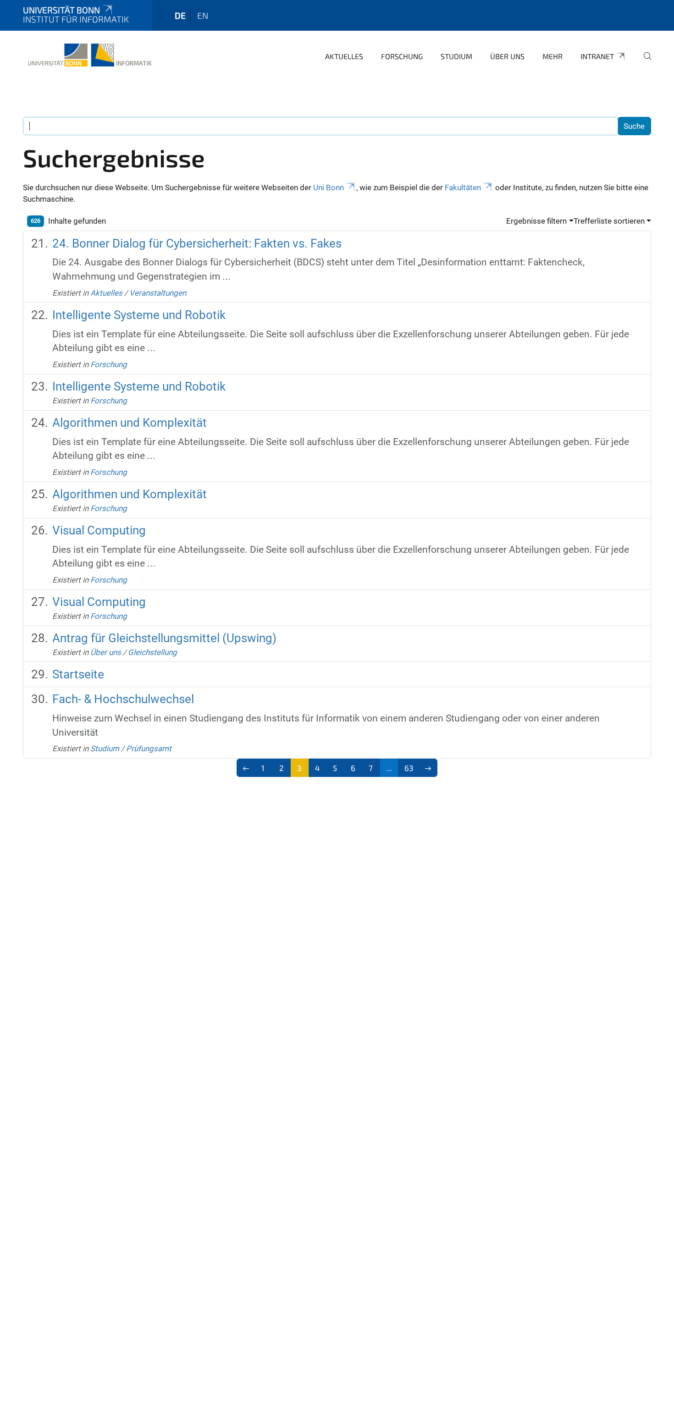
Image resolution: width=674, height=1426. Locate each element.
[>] (428, 768)
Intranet (597, 56)
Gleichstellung (152, 652)
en (202, 15)
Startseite (78, 674)
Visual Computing (99, 530)
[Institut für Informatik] (88, 55)
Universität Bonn (61, 10)
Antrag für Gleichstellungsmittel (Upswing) (164, 638)
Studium (456, 56)
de (180, 15)
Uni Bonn (328, 187)
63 (408, 767)
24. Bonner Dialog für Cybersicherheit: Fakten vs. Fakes (197, 243)
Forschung (402, 56)
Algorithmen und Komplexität (129, 422)
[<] (246, 768)
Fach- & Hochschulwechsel (123, 699)
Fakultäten (463, 187)
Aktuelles (344, 56)
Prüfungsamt (148, 748)
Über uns (507, 56)
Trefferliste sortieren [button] (609, 221)
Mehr (552, 56)
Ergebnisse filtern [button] (536, 221)
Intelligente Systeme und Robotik (139, 315)
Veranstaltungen (157, 292)
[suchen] (643, 62)
